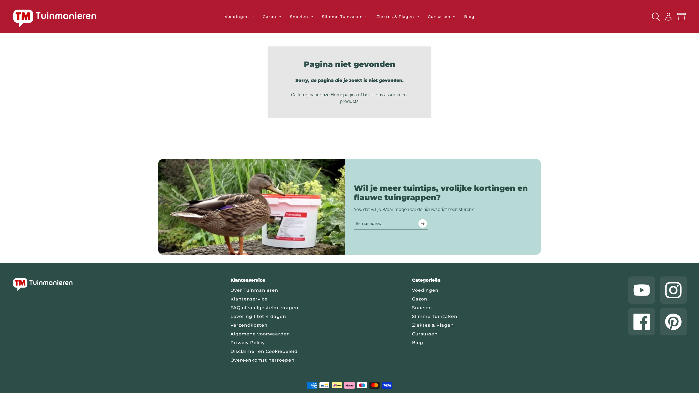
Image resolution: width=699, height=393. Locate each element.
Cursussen (425, 334)
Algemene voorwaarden (260, 334)
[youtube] (641, 290)
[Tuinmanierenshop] (61, 18)
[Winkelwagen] (681, 16)
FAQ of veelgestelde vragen (264, 307)
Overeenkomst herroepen (262, 360)
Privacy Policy (247, 342)
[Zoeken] (656, 17)
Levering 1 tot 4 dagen (258, 316)
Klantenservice (249, 299)
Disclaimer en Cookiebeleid (264, 351)
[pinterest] (673, 321)
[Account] (668, 17)
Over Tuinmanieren (254, 290)
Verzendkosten (249, 325)
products (349, 101)
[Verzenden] (422, 223)
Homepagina (344, 94)
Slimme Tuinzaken (434, 316)
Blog (417, 342)
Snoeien (422, 307)
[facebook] (641, 321)
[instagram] (673, 290)
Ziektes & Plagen (433, 325)
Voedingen (425, 290)
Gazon (419, 299)
